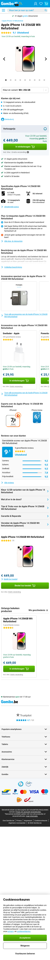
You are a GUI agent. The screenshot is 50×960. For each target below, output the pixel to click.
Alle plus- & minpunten (13, 241)
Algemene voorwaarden (17, 823)
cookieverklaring (23, 931)
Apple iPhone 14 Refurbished (12, 21)
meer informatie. (32, 816)
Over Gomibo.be (8, 821)
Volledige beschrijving (13, 267)
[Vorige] (4, 59)
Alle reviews (9, 483)
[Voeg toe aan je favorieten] (45, 128)
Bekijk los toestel (10, 579)
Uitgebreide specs (11, 207)
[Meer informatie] (28, 152)
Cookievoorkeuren (40, 821)
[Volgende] (45, 59)
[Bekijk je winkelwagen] (46, 4)
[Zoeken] (46, 10)
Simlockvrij (9, 119)
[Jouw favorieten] (41, 4)
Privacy (19, 821)
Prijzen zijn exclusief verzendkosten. (28, 812)
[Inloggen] (35, 4)
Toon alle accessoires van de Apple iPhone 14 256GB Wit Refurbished (25, 315)
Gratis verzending (16, 386)
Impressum (28, 821)
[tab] (6, 80)
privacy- (11, 931)
